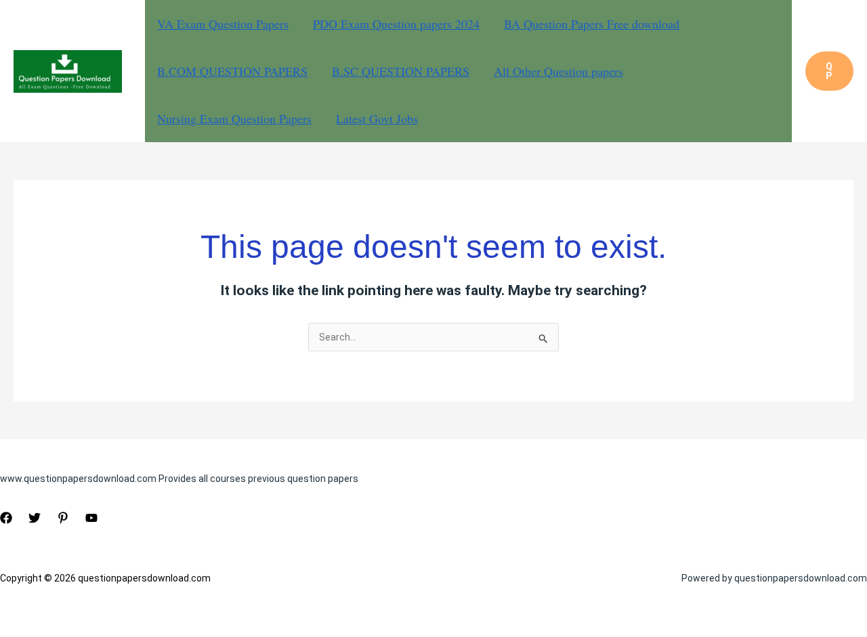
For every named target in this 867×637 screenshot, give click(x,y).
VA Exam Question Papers (223, 24)
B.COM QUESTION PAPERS (232, 71)
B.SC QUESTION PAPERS (400, 71)
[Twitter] (34, 518)
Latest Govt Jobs (377, 118)
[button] (829, 71)
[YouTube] (91, 518)
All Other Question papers (558, 71)
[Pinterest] (63, 518)
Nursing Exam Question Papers (234, 118)
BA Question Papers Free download (591, 24)
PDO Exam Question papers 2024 (396, 24)
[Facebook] (6, 518)
